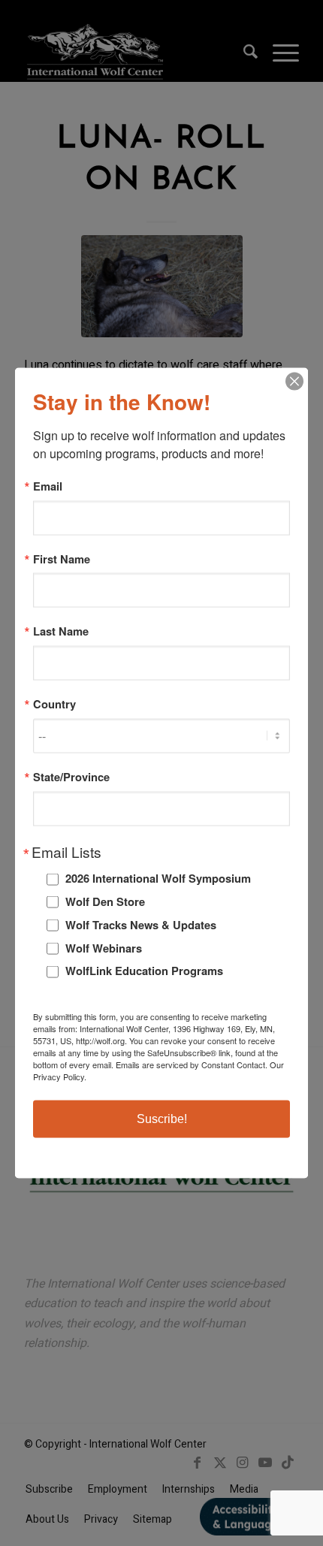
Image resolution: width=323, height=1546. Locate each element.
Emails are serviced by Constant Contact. (191, 1064)
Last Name (61, 631)
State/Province (71, 776)
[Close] (294, 382)
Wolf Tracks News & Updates (140, 924)
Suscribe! (162, 1118)
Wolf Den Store (105, 901)
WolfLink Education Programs (144, 970)
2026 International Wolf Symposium (158, 878)
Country (54, 704)
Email (47, 486)
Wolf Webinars (103, 947)
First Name (61, 558)
